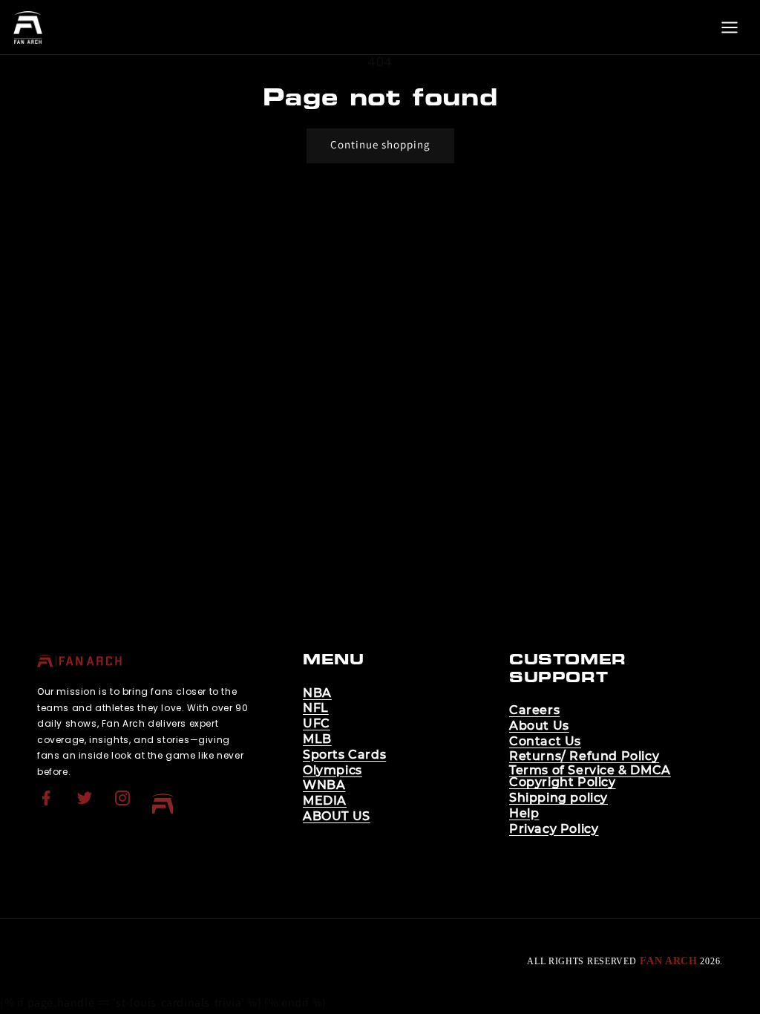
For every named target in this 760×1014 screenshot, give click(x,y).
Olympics (332, 770)
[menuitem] (48, 804)
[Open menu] (729, 27)
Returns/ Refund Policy (584, 756)
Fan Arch (669, 960)
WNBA (324, 785)
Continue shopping (380, 144)
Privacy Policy (553, 829)
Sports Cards (344, 755)
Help (524, 814)
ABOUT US (336, 816)
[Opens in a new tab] (48, 807)
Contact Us (545, 742)
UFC (316, 724)
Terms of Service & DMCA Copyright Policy (590, 776)
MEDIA (325, 801)
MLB (317, 739)
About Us (539, 726)
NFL (316, 708)
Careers (534, 710)
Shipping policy (558, 798)
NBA (317, 693)
